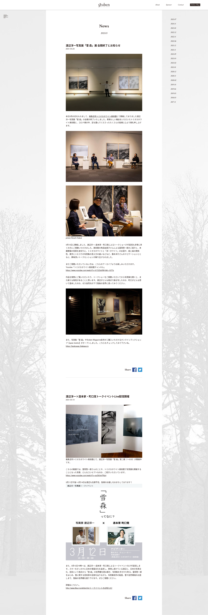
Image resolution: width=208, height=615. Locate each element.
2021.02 (173, 63)
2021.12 (173, 45)
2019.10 (173, 84)
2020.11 (173, 76)
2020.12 (173, 71)
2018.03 (173, 97)
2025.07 (173, 19)
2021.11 (173, 50)
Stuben (104, 5)
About (157, 5)
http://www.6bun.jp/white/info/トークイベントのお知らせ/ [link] (89, 588)
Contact (181, 5)
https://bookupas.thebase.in (77, 346)
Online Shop (195, 5)
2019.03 (173, 93)
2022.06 (173, 41)
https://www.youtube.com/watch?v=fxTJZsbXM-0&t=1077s (90, 270)
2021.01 (173, 67)
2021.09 (173, 54)
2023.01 (173, 28)
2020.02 (173, 80)
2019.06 (173, 89)
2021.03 (173, 58)
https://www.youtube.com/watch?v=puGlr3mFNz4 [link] (86, 475)
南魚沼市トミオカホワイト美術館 (103, 116)
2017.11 (173, 102)
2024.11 (173, 23)
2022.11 (173, 36)
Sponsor (169, 5)
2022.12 (173, 32)
